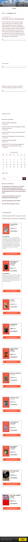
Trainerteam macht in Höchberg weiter (13, 19)
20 (14, 164)
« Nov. (3, 172)
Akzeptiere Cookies (22, 539)
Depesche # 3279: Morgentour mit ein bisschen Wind (13, 136)
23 (24, 164)
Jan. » (6, 172)
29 (21, 166)
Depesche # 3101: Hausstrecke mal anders (16, 216)
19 (10, 164)
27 (14, 166)
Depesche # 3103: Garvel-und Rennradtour (16, 218)
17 (3, 164)
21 (17, 164)
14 (17, 162)
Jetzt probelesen (13, 230)
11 (6, 162)
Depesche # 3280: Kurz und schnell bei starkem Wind (13, 132)
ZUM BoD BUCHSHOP (11, 253)
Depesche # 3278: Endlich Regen (9, 140)
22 (21, 164)
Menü (14, 8)
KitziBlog (7, 2)
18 (6, 164)
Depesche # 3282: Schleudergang (9, 122)
